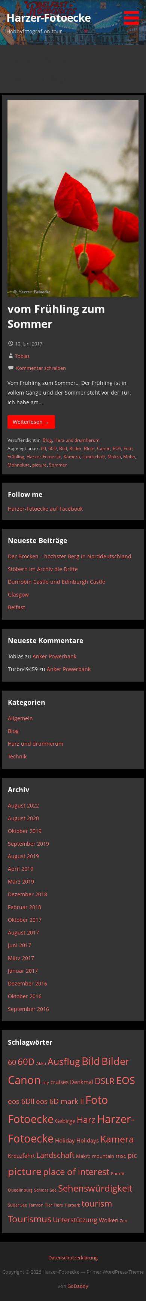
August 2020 (23, 818)
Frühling (15, 456)
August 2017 (23, 932)
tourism (97, 1203)
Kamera (72, 456)
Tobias (22, 356)
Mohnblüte (18, 465)
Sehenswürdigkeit (95, 1188)
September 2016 (28, 1008)
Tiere (58, 1205)
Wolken (108, 1220)
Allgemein (20, 718)
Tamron (35, 1205)
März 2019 (21, 881)
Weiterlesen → (31, 421)
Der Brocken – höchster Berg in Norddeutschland (69, 556)
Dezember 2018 (27, 894)
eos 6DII (21, 1101)
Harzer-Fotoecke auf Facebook (45, 508)
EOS (117, 448)
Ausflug (64, 1061)
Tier (48, 1205)
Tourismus (29, 1219)
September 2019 (28, 843)
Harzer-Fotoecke (48, 17)
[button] (134, 13)
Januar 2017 (23, 970)
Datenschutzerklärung (73, 1257)
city (45, 1082)
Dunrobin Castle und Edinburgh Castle (56, 581)
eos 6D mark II (60, 1101)
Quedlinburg (20, 1190)
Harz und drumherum (77, 440)
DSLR (105, 1081)
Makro (114, 456)
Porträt (117, 1173)
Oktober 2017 (25, 919)
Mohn (129, 456)
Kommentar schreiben (41, 368)
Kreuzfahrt (21, 1155)
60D (52, 448)
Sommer (58, 465)
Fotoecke (31, 1119)
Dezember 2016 (27, 983)
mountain (103, 1156)
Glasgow (18, 594)
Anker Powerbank (54, 656)
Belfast (16, 607)
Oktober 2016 (25, 996)
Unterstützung (75, 1219)
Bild (63, 448)
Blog (47, 440)
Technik (17, 756)
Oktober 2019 (25, 830)
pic (132, 1155)
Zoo (123, 1220)
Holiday (65, 1140)
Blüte (89, 448)
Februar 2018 (24, 907)
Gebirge (65, 1121)
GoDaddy (77, 1286)
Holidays (87, 1140)
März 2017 (21, 958)
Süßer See (17, 1205)
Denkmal (81, 1082)
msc (121, 1155)
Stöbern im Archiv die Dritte (43, 569)
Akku (41, 1063)
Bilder (75, 448)
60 (43, 448)
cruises (60, 1082)
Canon (103, 448)
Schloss (41, 1190)
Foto (128, 448)
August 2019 (23, 856)
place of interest (76, 1172)
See (53, 1190)
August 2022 (23, 805)
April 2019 (20, 868)
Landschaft (93, 456)
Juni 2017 (19, 945)
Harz (86, 1120)
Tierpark (72, 1205)
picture (39, 465)
